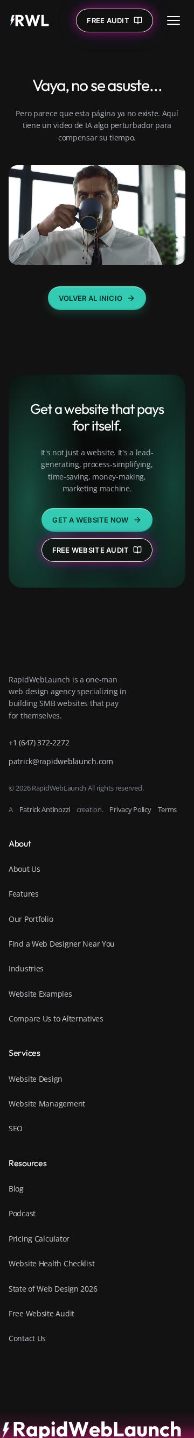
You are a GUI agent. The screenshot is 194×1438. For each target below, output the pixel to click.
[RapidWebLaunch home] (30, 20)
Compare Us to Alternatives (56, 1018)
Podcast (22, 1213)
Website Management (47, 1103)
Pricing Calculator (39, 1238)
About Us (24, 869)
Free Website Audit (90, 550)
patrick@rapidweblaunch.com (61, 761)
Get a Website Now (90, 520)
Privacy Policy (130, 809)
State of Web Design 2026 (53, 1289)
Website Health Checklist (51, 1263)
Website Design (36, 1079)
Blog (16, 1188)
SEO (16, 1128)
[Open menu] (173, 20)
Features (24, 894)
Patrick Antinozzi (44, 809)
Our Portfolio (31, 919)
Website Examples (40, 994)
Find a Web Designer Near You (62, 944)
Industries (26, 968)
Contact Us (27, 1338)
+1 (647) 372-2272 (39, 742)
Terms (167, 809)
